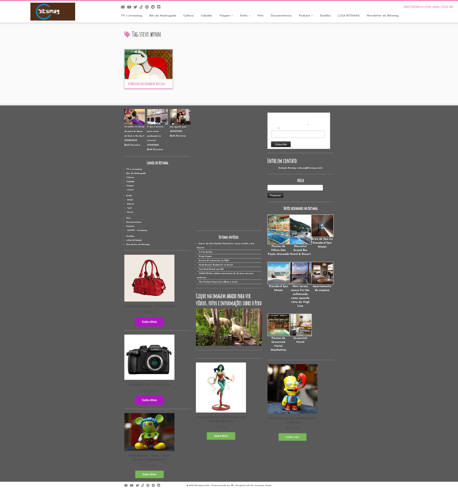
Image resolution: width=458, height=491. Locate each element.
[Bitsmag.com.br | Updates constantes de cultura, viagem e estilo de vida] (53, 12)
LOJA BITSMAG (349, 15)
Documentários (281, 15)
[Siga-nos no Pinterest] (148, 7)
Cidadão (206, 15)
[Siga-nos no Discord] (160, 7)
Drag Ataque (205, 256)
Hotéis (130, 190)
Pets (260, 15)
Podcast (305, 15)
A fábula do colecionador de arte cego (146, 84)
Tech (129, 208)
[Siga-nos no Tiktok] (142, 7)
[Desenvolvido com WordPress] (232, 485)
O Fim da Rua (205, 252)
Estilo (244, 15)
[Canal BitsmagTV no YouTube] (130, 7)
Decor (130, 212)
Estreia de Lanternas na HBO (214, 261)
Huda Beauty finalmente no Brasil (216, 265)
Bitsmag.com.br (201, 486)
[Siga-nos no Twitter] (136, 7)
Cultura (188, 15)
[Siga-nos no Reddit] (154, 7)
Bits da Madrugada (162, 15)
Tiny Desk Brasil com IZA (211, 269)
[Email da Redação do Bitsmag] (124, 7)
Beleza (130, 204)
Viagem (225, 15)
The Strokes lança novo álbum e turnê (218, 282)
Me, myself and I (178, 127)
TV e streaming (131, 15)
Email (275, 128)
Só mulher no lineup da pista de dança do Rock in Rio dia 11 (134, 131)
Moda (130, 200)
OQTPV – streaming (137, 230)
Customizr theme (263, 486)
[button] (278, 235)
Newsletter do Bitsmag (382, 15)
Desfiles (325, 15)
